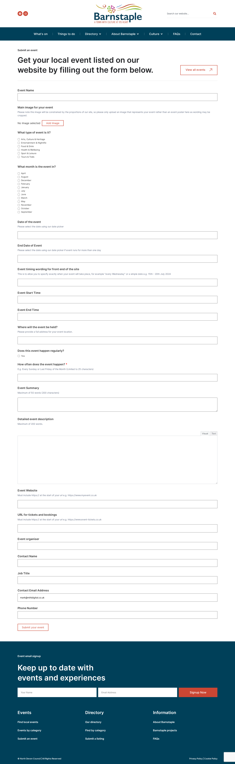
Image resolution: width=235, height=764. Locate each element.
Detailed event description (36, 419)
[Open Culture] (161, 34)
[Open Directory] (100, 34)
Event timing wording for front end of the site (48, 269)
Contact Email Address (33, 590)
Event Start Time (29, 292)
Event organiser (28, 539)
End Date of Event (30, 245)
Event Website (27, 490)
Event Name (26, 90)
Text (214, 433)
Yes (22, 356)
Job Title (24, 573)
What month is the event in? (37, 166)
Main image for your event (35, 107)
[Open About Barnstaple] (137, 34)
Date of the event (29, 221)
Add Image (52, 123)
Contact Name (27, 556)
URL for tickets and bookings (37, 514)
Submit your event (33, 627)
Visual (205, 433)
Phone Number (28, 608)
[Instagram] (25, 13)
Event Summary (28, 388)
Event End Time (28, 309)
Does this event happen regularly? (41, 350)
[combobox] (188, 13)
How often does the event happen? (42, 364)
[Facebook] (20, 13)
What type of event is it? (34, 132)
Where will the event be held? (38, 327)
